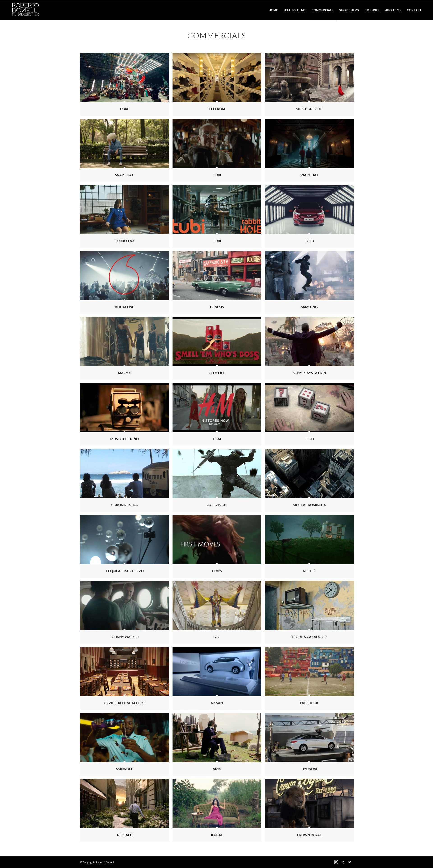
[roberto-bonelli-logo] (25, 10)
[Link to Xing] (342, 862)
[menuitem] (273, 10)
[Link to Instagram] (336, 862)
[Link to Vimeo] (349, 862)
